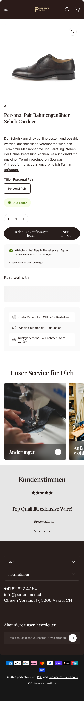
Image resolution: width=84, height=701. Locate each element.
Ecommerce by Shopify (63, 677)
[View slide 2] (39, 531)
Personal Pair (17, 188)
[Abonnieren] (73, 638)
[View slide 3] (44, 531)
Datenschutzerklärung (45, 683)
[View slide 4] (49, 531)
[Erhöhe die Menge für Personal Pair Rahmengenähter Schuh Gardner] (23, 219)
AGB (30, 683)
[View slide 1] (34, 531)
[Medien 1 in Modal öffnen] (73, 32)
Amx (7, 106)
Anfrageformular (16, 164)
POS (39, 677)
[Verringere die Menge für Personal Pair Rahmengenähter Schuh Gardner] (8, 219)
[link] (38, 600)
